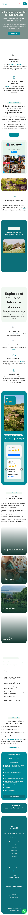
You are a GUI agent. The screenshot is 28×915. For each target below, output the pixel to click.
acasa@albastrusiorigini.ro (14, 887)
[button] (6, 469)
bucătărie (15, 514)
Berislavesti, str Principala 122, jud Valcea (14, 896)
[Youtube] (17, 837)
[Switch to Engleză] (19, 4)
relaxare (21, 361)
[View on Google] (9, 462)
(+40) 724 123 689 (14, 877)
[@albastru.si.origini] (8, 144)
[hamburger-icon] (25, 3)
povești (14, 349)
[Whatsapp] (15, 837)
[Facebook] (10, 837)
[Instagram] (12, 837)
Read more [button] (11, 476)
